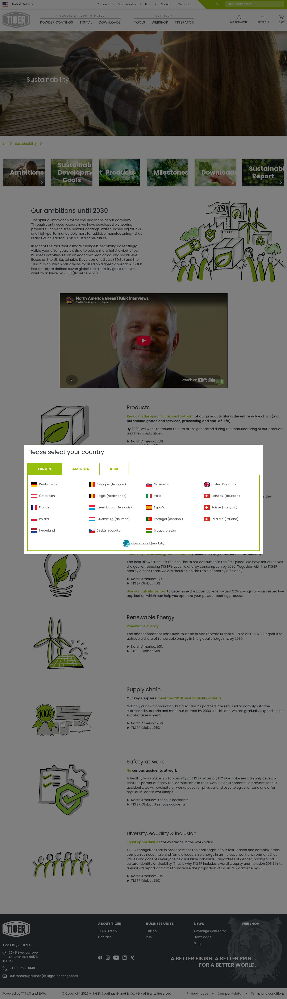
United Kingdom (224, 484)
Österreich (47, 496)
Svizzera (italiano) (225, 519)
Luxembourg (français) (114, 507)
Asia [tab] (114, 468)
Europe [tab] (45, 468)
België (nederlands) (112, 496)
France (44, 507)
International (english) (148, 543)
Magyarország (165, 530)
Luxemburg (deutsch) (113, 519)
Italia (157, 496)
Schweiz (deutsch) (226, 496)
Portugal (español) (168, 519)
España (159, 507)
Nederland (47, 530)
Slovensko (161, 484)
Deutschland (48, 484)
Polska (44, 519)
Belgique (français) (111, 484)
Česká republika (109, 530)
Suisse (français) (224, 507)
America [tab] (80, 468)
